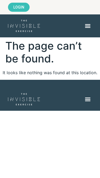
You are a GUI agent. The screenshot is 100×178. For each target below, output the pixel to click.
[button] (87, 26)
